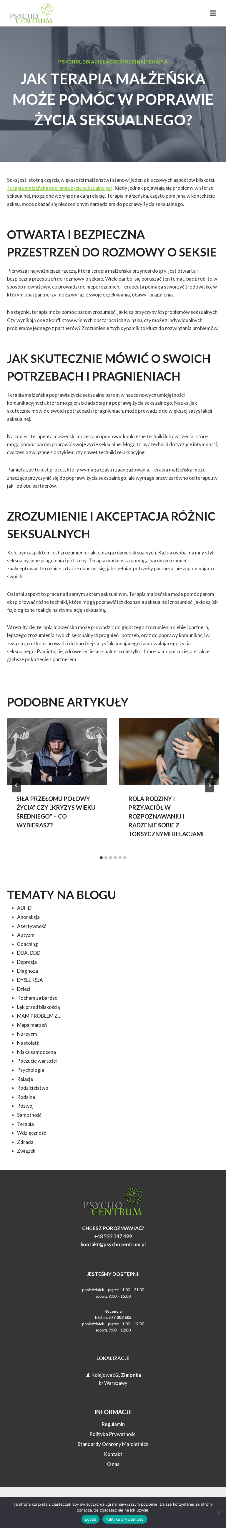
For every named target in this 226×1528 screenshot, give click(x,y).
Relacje (108, 62)
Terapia (156, 62)
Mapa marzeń (32, 1025)
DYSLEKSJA (30, 980)
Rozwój (25, 1106)
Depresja (27, 962)
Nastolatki (29, 1043)
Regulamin (113, 1424)
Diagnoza (27, 971)
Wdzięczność (31, 1133)
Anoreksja (28, 917)
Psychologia (76, 62)
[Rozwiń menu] (213, 13)
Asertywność (31, 926)
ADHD (24, 908)
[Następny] (209, 785)
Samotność (29, 1115)
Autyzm (25, 935)
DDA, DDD (28, 953)
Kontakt (113, 1454)
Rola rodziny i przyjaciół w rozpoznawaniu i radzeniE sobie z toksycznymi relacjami (166, 816)
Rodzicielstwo (32, 1088)
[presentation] (57, 751)
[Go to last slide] (16, 785)
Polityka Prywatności (113, 1434)
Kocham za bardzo (37, 998)
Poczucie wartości (37, 1061)
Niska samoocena (36, 1052)
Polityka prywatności (124, 1519)
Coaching (27, 944)
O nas (113, 1464)
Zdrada (25, 1142)
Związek (26, 1151)
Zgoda (90, 1519)
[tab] (101, 857)
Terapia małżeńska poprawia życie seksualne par (59, 188)
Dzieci (23, 989)
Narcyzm (27, 1034)
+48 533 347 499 (113, 1236)
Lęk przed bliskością (38, 1007)
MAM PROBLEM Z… (39, 1016)
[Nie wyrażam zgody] (219, 1512)
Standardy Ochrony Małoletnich (113, 1444)
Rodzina (132, 62)
